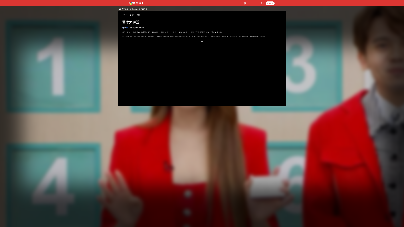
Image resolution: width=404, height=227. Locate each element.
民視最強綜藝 (153, 32)
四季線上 (125, 9)
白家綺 (179, 32)
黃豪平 (185, 32)
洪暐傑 (213, 32)
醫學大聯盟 (143, 9)
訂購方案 (270, 3)
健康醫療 (144, 32)
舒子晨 (197, 32)
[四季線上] (136, 3)
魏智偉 (219, 32)
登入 (262, 3)
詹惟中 (208, 32)
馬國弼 (202, 32)
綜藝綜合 (133, 9)
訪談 (138, 32)
